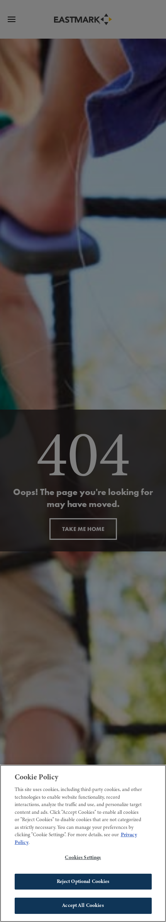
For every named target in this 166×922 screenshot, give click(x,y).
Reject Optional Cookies (83, 881)
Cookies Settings (83, 857)
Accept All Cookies (82, 905)
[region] (83, 843)
